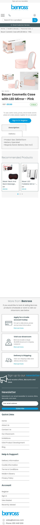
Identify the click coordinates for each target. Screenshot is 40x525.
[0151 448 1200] (10, 15)
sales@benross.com (15, 520)
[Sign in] (35, 15)
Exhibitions (6, 438)
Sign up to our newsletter (20, 1)
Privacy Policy (7, 478)
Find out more (18, 328)
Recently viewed (8, 505)
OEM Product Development (13, 443)
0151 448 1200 (17, 523)
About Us (5, 425)
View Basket (7, 500)
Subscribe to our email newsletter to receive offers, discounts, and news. (20, 397)
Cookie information (10, 465)
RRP (4, 104)
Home (3, 29)
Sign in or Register (20, 120)
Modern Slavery (8, 474)
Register (5, 492)
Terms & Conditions (10, 469)
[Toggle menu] (2, 15)
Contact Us (6, 430)
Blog (3, 447)
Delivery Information (10, 461)
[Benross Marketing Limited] (20, 514)
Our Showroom (8, 434)
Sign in (4, 496)
